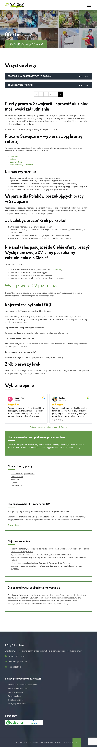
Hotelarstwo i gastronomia (22, 473)
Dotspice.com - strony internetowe (65, 742)
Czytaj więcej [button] (57, 419)
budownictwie (16, 162)
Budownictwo (17, 476)
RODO (58, 269)
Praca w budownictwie (18, 688)
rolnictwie (14, 156)
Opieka (14, 482)
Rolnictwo (15, 479)
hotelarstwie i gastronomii (21, 164)
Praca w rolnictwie (16, 692)
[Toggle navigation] (89, 5)
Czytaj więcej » (14, 525)
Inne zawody (16, 485)
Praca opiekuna (14, 696)
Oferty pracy (24, 44)
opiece (13, 159)
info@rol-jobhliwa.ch (18, 661)
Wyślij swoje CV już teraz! (31, 285)
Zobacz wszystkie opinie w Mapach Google (48, 427)
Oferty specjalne (15, 700)
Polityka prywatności (17, 703)
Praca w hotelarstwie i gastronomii (23, 684)
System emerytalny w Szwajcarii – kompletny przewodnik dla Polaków (41, 554)
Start (12, 44)
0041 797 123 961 (17, 656)
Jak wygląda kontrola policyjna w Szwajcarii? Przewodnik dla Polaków (40, 563)
